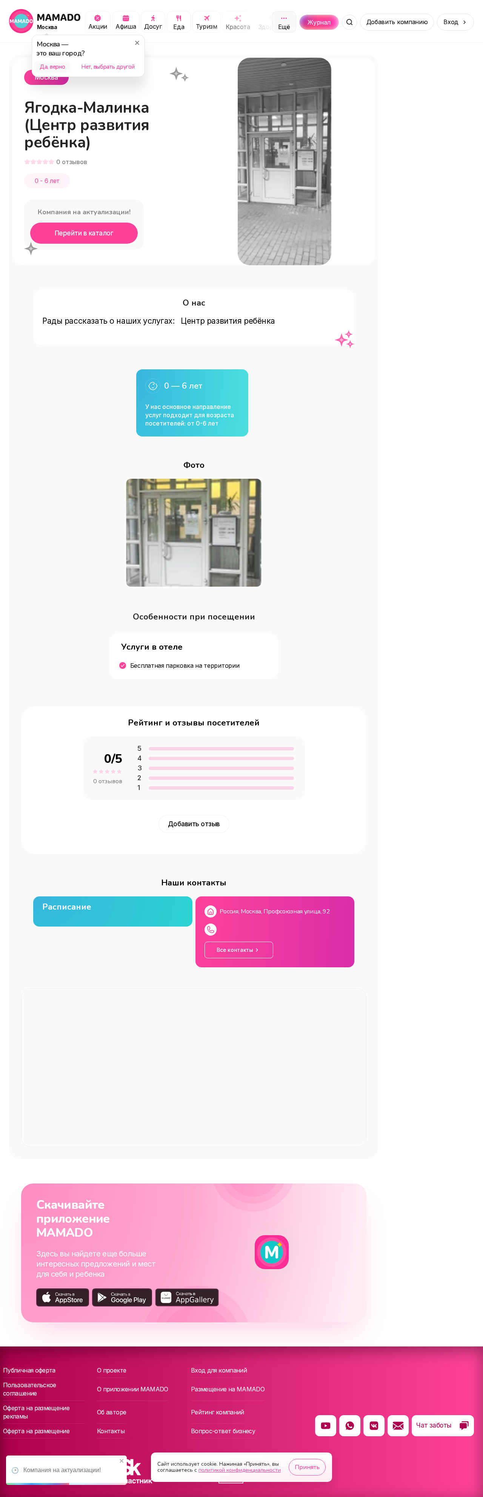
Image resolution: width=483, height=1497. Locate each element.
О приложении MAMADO (132, 1389)
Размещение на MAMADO (228, 1389)
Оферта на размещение (36, 1431)
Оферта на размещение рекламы (36, 1412)
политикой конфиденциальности (239, 1470)
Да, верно (52, 67)
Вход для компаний (219, 1370)
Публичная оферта (29, 1370)
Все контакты (235, 950)
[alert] (66, 1470)
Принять (307, 1467)
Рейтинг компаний (217, 1412)
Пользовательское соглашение (29, 1389)
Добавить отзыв (194, 824)
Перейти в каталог (84, 233)
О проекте (111, 1370)
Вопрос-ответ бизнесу (223, 1431)
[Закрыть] (137, 43)
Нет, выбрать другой (107, 67)
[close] (122, 1461)
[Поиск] (349, 22)
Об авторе (111, 1412)
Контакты (111, 1431)
